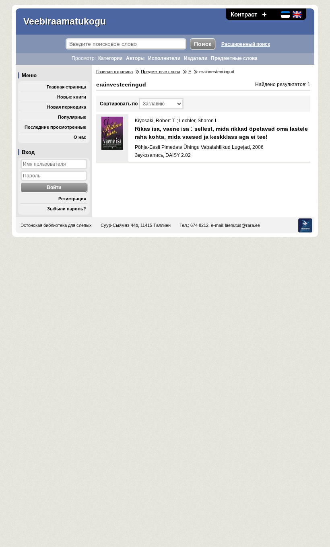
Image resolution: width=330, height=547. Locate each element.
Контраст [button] (244, 14)
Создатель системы (305, 225)
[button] (264, 14)
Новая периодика (66, 107)
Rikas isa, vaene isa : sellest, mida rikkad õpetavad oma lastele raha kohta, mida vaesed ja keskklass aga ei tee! (221, 132)
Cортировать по (119, 104)
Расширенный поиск (245, 44)
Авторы (135, 58)
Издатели (195, 58)
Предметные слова (234, 58)
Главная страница (66, 86)
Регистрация (72, 198)
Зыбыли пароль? (66, 208)
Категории (110, 58)
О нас (80, 137)
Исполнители (164, 58)
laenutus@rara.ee (242, 225)
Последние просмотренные (55, 127)
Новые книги (71, 97)
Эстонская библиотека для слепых (56, 225)
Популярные (72, 117)
